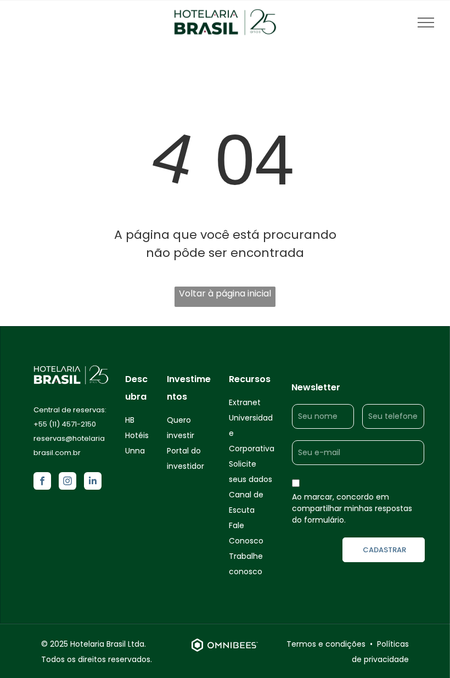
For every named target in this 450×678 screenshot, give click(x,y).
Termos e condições (325, 643)
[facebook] (42, 482)
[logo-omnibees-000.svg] (225, 652)
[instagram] (67, 482)
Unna (135, 450)
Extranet (245, 402)
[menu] (426, 22)
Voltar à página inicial (225, 293)
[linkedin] (93, 482)
